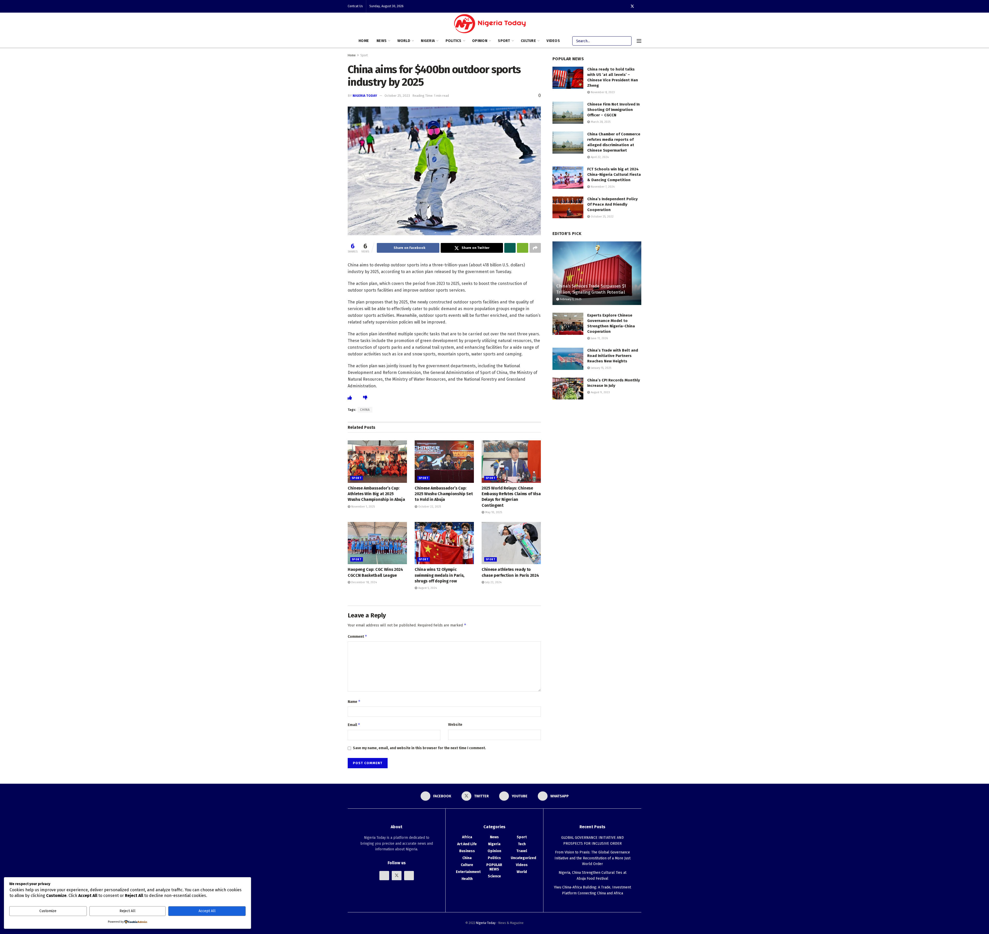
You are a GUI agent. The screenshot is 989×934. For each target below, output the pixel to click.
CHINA (365, 410)
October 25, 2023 (397, 96)
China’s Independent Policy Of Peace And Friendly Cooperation (612, 204)
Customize (47, 911)
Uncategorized (523, 858)
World (403, 41)
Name (354, 701)
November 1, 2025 (363, 506)
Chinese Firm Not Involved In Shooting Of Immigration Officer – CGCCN (613, 109)
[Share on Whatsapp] (510, 248)
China (467, 858)
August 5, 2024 (427, 588)
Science (494, 876)
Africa (467, 837)
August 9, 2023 (600, 392)
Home (364, 41)
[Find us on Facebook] (384, 875)
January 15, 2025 (600, 368)
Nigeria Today (365, 96)
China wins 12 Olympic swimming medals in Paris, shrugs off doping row (439, 575)
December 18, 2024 (364, 582)
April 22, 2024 (599, 157)
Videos (553, 41)
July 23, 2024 (492, 582)
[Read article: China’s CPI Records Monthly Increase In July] (567, 389)
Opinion (479, 41)
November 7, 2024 (602, 186)
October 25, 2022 (601, 216)
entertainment (468, 872)
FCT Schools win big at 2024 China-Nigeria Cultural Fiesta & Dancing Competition (614, 174)
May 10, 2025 (493, 512)
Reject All (127, 911)
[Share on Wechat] (522, 248)
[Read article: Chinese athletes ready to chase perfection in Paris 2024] (511, 543)
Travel (521, 851)
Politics (454, 41)
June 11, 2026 (599, 338)
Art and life (467, 844)
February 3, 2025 (570, 299)
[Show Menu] (639, 41)
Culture (528, 41)
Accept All (207, 911)
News (382, 41)
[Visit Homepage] (491, 25)
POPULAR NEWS (494, 867)
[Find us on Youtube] (409, 875)
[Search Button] (627, 41)
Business (467, 851)
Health (467, 879)
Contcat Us (355, 6)
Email (354, 724)
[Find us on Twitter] (632, 6)
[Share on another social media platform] (535, 248)
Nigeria (428, 41)
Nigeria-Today (486, 923)
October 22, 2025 (429, 506)
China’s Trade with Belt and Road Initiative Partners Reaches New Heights (612, 355)
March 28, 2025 (600, 122)
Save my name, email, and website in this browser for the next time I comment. (419, 748)
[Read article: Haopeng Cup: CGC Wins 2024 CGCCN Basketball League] (377, 543)
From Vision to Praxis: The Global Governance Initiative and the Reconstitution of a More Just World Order (592, 858)
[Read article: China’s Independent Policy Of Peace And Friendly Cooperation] (567, 207)
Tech (522, 844)
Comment (357, 636)
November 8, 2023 (602, 92)
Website (455, 724)
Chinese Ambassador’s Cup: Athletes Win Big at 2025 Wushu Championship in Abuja (376, 494)
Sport (504, 41)
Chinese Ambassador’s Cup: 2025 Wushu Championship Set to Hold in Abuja (444, 494)
